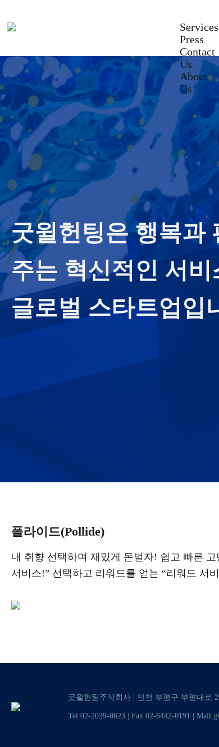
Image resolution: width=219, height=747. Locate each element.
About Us (194, 83)
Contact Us (197, 58)
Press (192, 39)
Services (199, 27)
